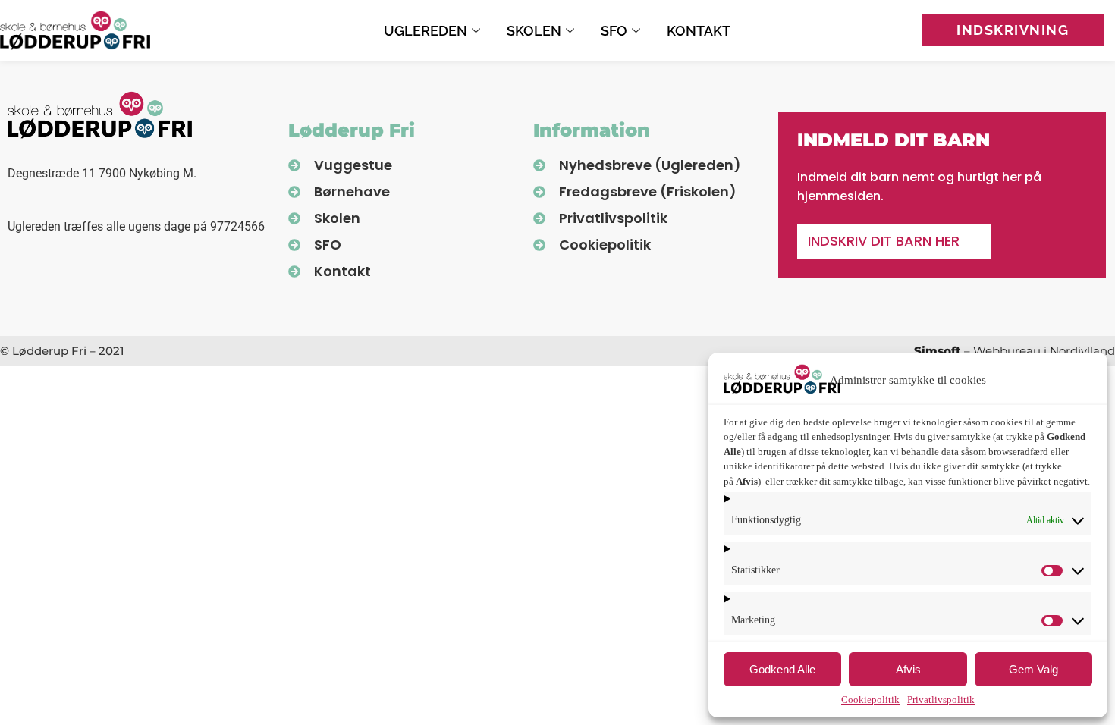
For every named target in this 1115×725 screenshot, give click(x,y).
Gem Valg (1033, 669)
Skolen (534, 31)
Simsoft (937, 351)
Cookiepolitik (870, 699)
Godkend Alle (782, 669)
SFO (614, 31)
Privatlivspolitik (941, 699)
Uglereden (425, 31)
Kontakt (698, 31)
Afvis (908, 669)
